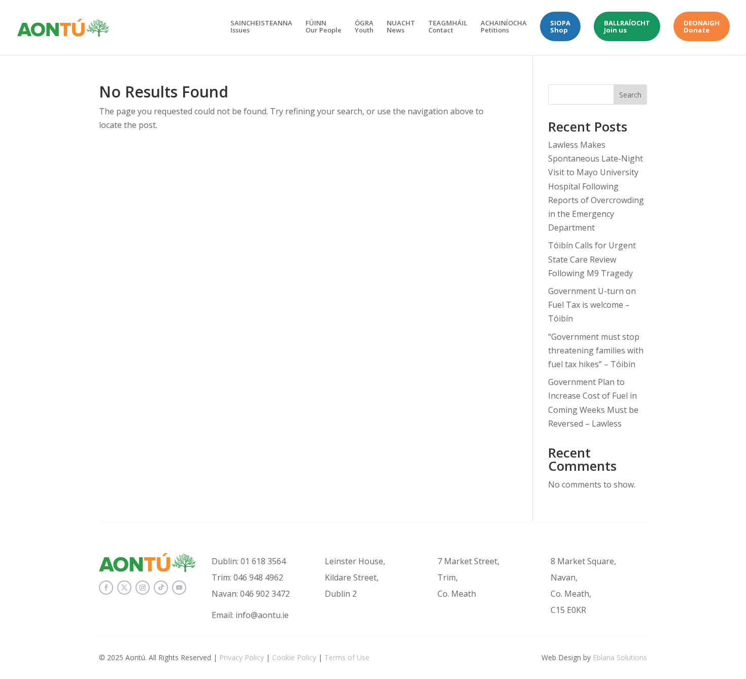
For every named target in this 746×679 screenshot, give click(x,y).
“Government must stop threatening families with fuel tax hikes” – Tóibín (595, 350)
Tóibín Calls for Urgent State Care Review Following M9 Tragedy (592, 259)
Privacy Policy (241, 657)
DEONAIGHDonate (702, 26)
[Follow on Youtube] (179, 587)
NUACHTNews (401, 27)
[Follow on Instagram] (142, 587)
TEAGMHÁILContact (447, 27)
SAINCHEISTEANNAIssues (261, 27)
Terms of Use (346, 657)
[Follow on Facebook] (106, 587)
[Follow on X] (124, 587)
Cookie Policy (294, 657)
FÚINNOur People (324, 27)
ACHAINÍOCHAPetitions (504, 27)
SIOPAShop (560, 26)
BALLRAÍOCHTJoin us (627, 26)
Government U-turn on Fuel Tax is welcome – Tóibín (592, 304)
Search (630, 95)
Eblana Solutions (620, 657)
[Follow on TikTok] (161, 587)
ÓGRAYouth (364, 27)
